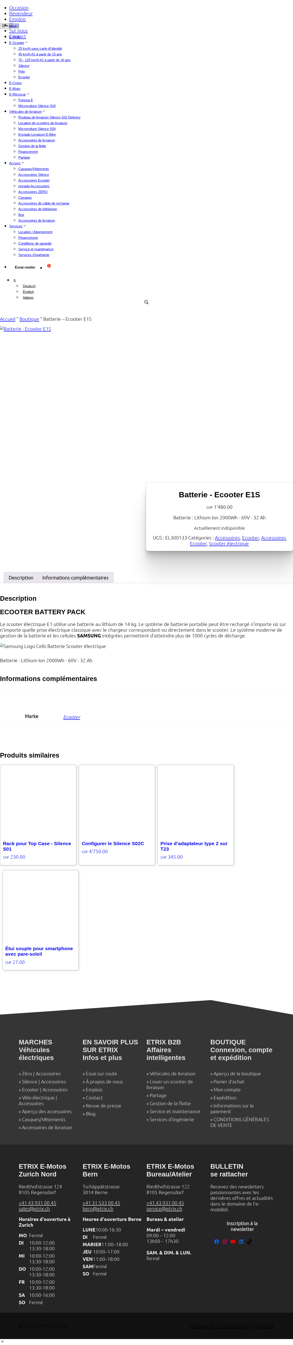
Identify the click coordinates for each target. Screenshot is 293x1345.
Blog (14, 25)
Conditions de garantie (35, 243)
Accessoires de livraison (36, 140)
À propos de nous (104, 1082)
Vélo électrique (38, 1098)
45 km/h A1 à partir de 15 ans (40, 54)
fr (15, 280)
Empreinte (263, 1326)
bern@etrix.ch (98, 1209)
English (28, 292)
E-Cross (15, 83)
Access (15, 163)
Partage (24, 157)
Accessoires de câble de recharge (43, 203)
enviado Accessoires (33, 186)
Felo (21, 71)
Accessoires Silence (33, 175)
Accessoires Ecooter (34, 180)
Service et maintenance (36, 249)
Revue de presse (103, 1106)
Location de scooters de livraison (42, 123)
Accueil (7, 319)
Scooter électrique (229, 543)
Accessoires (227, 538)
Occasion (19, 8)
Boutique (29, 319)
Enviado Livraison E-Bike (37, 134)
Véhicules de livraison (25, 111)
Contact (17, 36)
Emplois (17, 19)
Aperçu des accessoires (47, 1111)
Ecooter (24, 77)
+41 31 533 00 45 (101, 1203)
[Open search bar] (146, 302)
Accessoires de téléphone (37, 209)
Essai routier (25, 267)
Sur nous (18, 30)
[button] (2, 1342)
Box (21, 215)
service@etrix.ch (164, 1209)
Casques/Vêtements (33, 169)
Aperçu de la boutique (237, 1074)
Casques (25, 197)
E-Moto (14, 89)
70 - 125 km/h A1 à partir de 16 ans (44, 60)
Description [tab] (21, 578)
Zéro (27, 1074)
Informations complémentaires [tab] (75, 578)
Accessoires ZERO (33, 192)
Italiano (28, 297)
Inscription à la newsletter (242, 1226)
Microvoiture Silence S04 (37, 106)
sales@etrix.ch (34, 1209)
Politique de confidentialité (219, 1326)
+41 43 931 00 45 (37, 1203)
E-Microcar (17, 94)
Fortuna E (25, 100)
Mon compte (227, 1090)
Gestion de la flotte (32, 146)
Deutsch (29, 286)
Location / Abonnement (35, 232)
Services (15, 226)
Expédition (225, 1098)
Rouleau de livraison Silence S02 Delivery (49, 117)
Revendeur (21, 13)
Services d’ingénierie (33, 255)
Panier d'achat (229, 1082)
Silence (23, 66)
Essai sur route (101, 1074)
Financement (28, 152)
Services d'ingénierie (172, 1119)
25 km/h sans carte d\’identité (40, 48)
